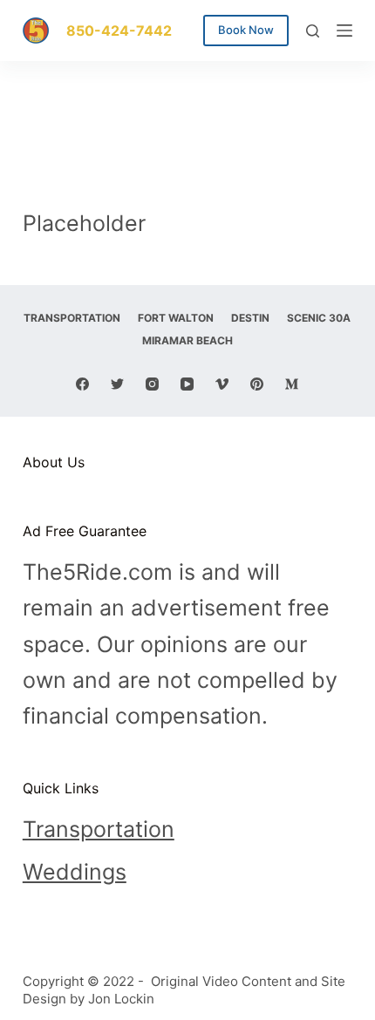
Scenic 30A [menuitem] (319, 317)
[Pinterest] (256, 384)
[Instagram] (152, 384)
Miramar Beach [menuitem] (187, 340)
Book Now (246, 30)
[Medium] (291, 384)
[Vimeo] (221, 384)
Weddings (74, 872)
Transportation (98, 829)
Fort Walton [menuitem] (176, 317)
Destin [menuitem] (250, 317)
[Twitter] (117, 384)
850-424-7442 (119, 30)
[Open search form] (312, 30)
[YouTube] (187, 384)
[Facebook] (82, 384)
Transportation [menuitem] (72, 317)
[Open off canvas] (344, 30)
